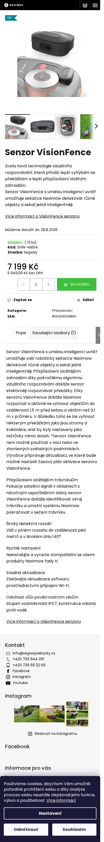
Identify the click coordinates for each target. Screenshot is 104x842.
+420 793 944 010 (28, 659)
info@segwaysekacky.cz (34, 653)
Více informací (61, 800)
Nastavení (50, 813)
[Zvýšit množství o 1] (48, 284)
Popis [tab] (21, 333)
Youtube (20, 682)
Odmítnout (26, 829)
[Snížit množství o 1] (24, 284)
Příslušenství (62, 310)
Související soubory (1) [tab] (54, 333)
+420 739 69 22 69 (29, 665)
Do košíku (80, 284)
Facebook (21, 670)
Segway (30, 252)
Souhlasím (74, 829)
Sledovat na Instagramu (56, 733)
